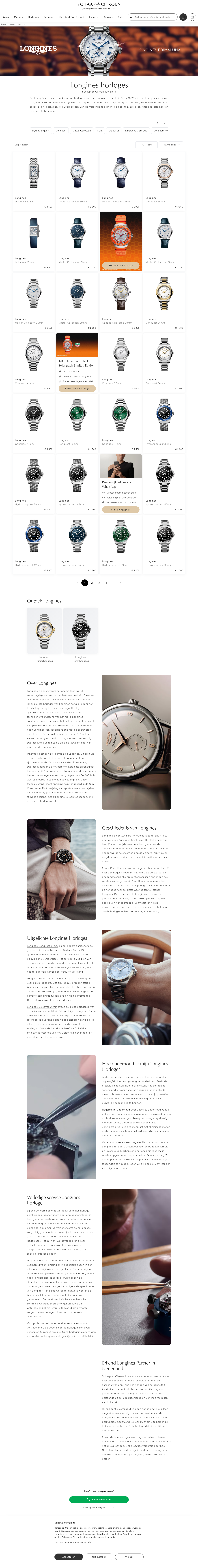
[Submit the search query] (131, 17)
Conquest (61, 130)
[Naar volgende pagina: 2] (113, 582)
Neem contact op (101, 1499)
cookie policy (86, 1542)
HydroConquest (40, 130)
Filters (149, 144)
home (3, 24)
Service (108, 17)
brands (12, 24)
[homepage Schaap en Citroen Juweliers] (99, 6)
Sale (120, 17)
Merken (18, 17)
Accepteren (68, 1556)
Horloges (33, 17)
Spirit (99, 130)
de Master (147, 102)
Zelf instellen (99, 1556)
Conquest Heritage (164, 130)
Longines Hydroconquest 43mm (46, 978)
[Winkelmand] (192, 17)
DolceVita (114, 130)
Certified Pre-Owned (71, 17)
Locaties (94, 17)
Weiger (129, 1556)
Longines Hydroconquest (124, 102)
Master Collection (82, 130)
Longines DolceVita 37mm (42, 1006)
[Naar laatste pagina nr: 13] (120, 582)
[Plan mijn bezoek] (183, 17)
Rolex (5, 17)
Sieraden (49, 17)
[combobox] (171, 144)
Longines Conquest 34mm (42, 945)
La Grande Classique (136, 130)
